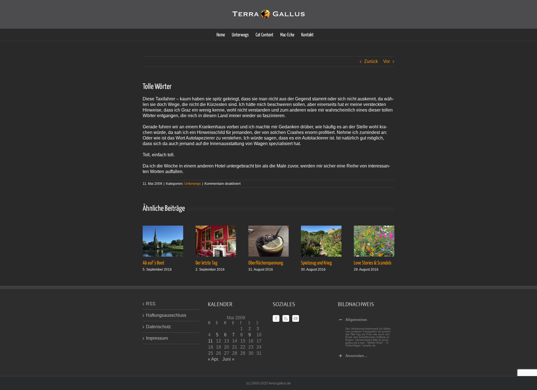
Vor (386, 61)
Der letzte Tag (206, 263)
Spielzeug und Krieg (316, 263)
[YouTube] (295, 318)
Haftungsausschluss (166, 315)
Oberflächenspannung (265, 263)
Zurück (371, 61)
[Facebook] (276, 318)
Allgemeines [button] (356, 320)
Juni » (228, 359)
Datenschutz (158, 326)
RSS (151, 303)
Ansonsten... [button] (356, 356)
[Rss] (285, 318)
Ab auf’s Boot (153, 263)
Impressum (157, 338)
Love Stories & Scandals (372, 263)
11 (210, 341)
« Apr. (213, 359)
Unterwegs (192, 184)
